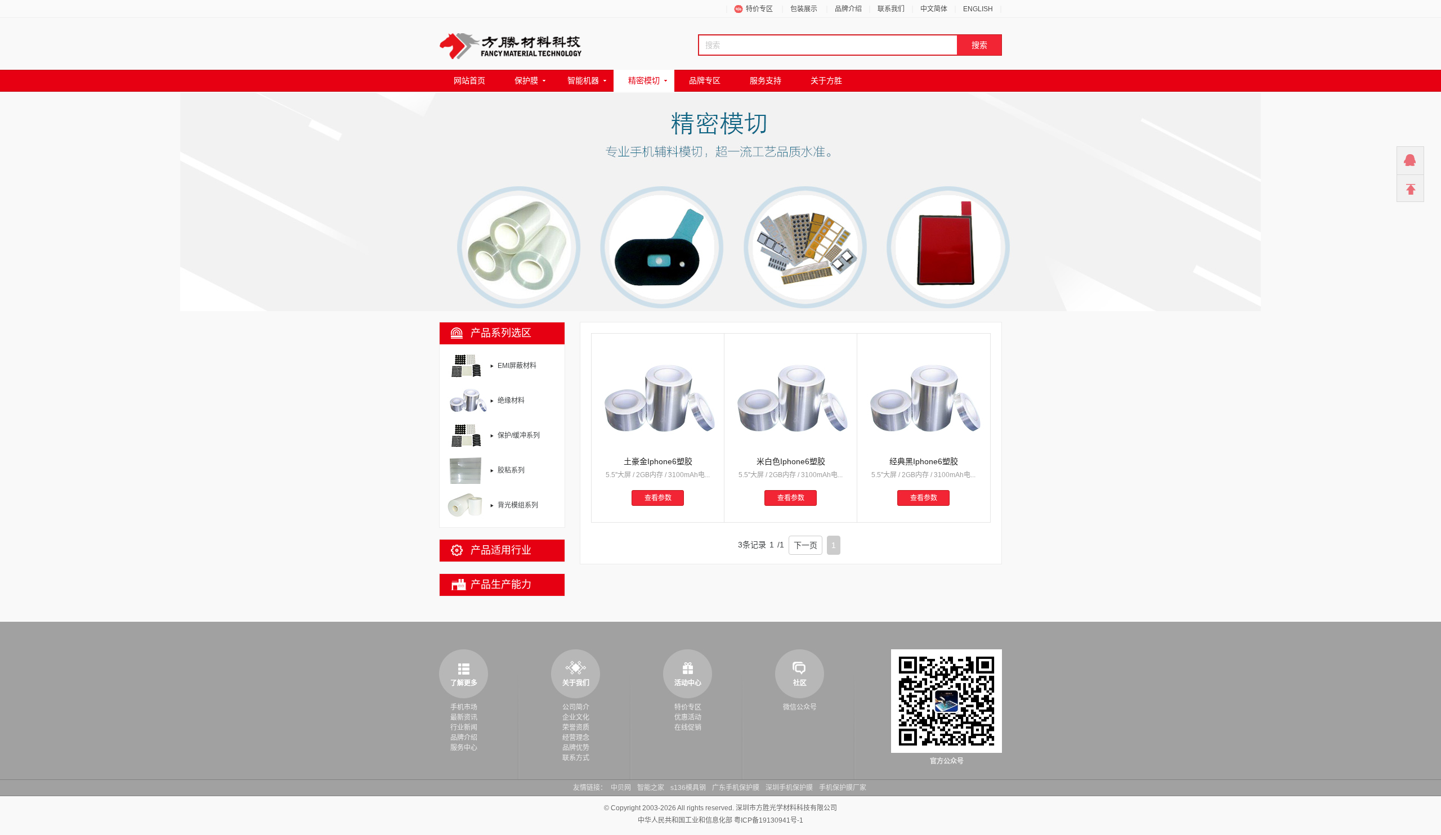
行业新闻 (463, 727)
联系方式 (575, 758)
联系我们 (891, 9)
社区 (800, 683)
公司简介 (575, 707)
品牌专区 (704, 80)
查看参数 (658, 498)
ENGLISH (978, 9)
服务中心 (463, 748)
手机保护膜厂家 (842, 788)
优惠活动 (687, 717)
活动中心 (687, 683)
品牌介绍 (848, 9)
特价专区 (759, 9)
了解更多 (463, 683)
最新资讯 (463, 717)
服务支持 (765, 80)
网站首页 (469, 80)
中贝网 (621, 788)
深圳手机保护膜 (789, 788)
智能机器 (583, 80)
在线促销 (687, 727)
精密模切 (644, 80)
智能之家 (650, 788)
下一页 (805, 545)
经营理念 (575, 738)
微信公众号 (800, 707)
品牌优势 (575, 748)
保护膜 (526, 80)
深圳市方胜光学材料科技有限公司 (786, 808)
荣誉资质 (575, 727)
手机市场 (463, 707)
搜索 (979, 45)
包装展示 (803, 9)
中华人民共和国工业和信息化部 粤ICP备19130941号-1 (720, 820)
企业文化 (575, 717)
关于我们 (575, 683)
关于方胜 (826, 80)
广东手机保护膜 (735, 788)
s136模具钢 (688, 788)
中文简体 (933, 9)
